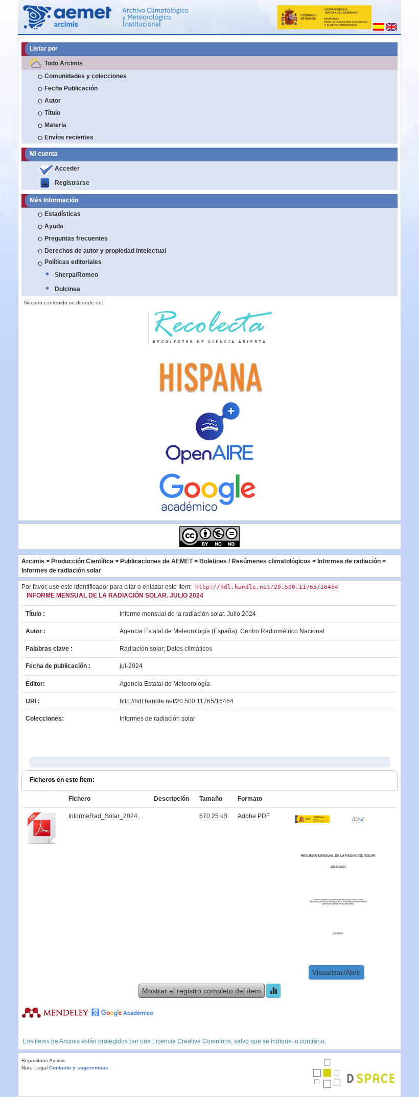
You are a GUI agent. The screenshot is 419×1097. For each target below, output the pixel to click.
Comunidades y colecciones (85, 76)
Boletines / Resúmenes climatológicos (255, 561)
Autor (52, 100)
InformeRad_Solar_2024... (105, 816)
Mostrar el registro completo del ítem (201, 991)
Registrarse (72, 182)
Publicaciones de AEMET (156, 561)
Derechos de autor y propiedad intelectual (105, 250)
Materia (55, 125)
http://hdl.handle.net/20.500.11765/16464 (177, 701)
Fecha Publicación (71, 88)
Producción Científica (82, 561)
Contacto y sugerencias (78, 1067)
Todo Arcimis (63, 63)
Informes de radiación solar (61, 570)
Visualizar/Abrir (336, 972)
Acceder (67, 168)
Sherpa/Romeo (76, 274)
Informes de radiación (349, 561)
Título (52, 112)
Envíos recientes (69, 137)
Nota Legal (34, 1067)
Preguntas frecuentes (76, 238)
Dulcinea (67, 289)
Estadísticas (62, 214)
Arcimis (32, 561)
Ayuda (53, 226)
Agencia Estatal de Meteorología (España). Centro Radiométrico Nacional (222, 631)
